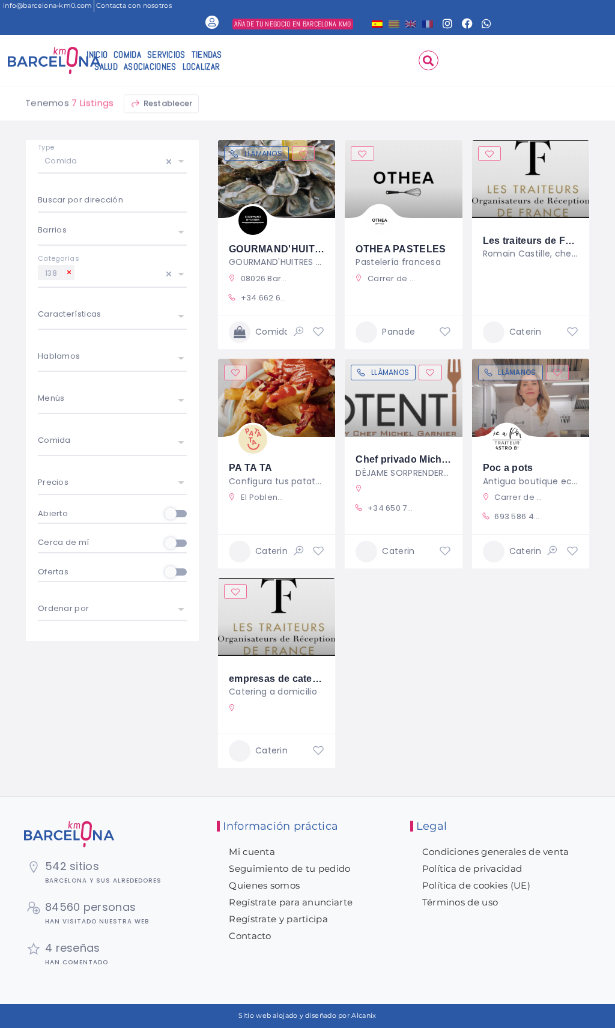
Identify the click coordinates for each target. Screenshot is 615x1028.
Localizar (201, 66)
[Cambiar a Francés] (427, 23)
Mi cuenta (252, 851)
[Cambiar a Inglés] (410, 23)
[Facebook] (467, 23)
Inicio (97, 54)
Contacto (250, 935)
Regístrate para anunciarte (291, 902)
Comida (127, 54)
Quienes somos (264, 885)
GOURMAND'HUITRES (282, 249)
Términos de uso (460, 902)
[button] (428, 60)
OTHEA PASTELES (401, 249)
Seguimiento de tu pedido (289, 868)
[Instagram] (448, 23)
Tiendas (207, 54)
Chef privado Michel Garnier (421, 459)
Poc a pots (508, 468)
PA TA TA (250, 468)
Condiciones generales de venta (495, 851)
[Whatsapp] (486, 23)
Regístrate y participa (278, 919)
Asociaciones (150, 66)
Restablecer (167, 103)
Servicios (166, 54)
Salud (106, 66)
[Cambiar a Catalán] (394, 23)
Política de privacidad (472, 868)
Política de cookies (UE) (476, 885)
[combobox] (112, 201)
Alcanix (363, 1015)
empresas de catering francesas (304, 679)
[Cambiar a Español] (377, 23)
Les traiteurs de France (537, 241)
